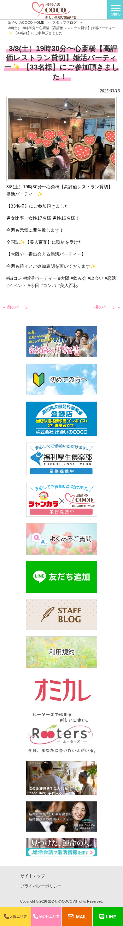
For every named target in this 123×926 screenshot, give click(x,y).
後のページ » (107, 307)
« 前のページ (16, 307)
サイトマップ (32, 875)
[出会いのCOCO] (53, 9)
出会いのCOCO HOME (26, 22)
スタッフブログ (64, 22)
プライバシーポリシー (41, 886)
